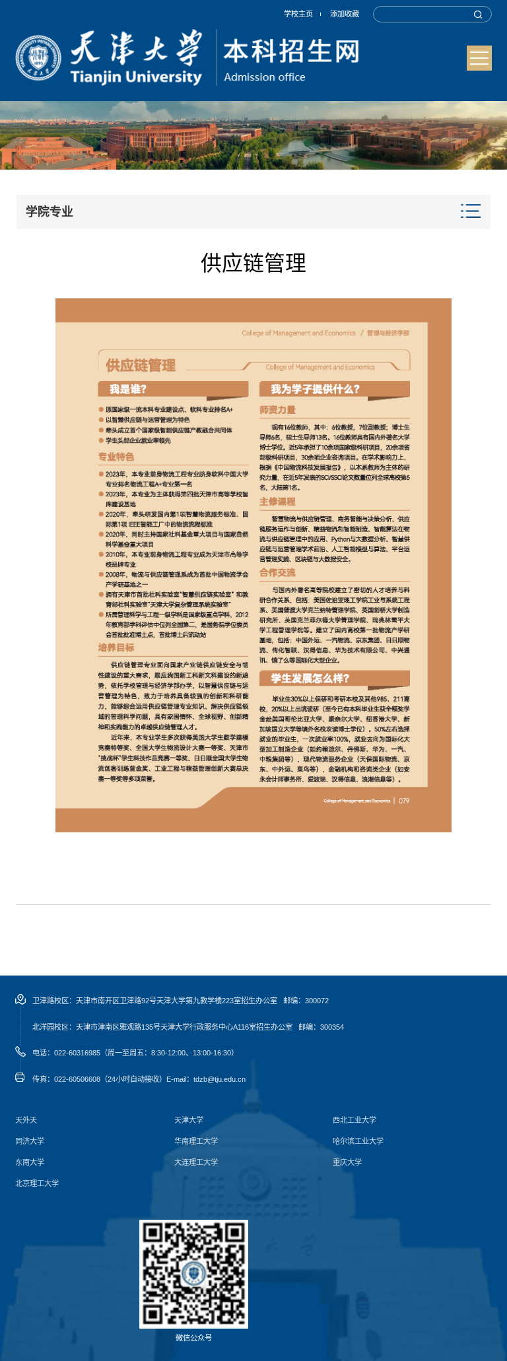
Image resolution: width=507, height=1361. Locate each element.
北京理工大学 (37, 1183)
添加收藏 (344, 14)
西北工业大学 (354, 1120)
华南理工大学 (196, 1141)
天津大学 (188, 1120)
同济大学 (29, 1141)
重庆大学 (347, 1162)
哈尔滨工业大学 (358, 1141)
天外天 (26, 1120)
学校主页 (298, 14)
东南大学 (29, 1162)
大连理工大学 (196, 1162)
